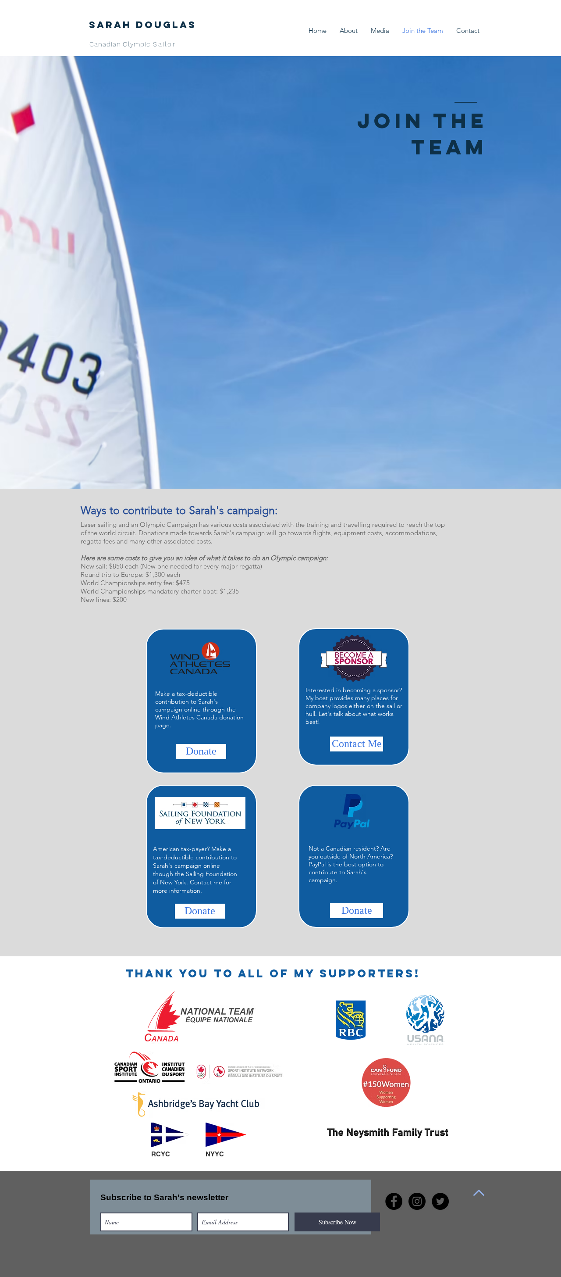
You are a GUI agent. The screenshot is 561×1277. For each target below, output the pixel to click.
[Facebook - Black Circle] (393, 1201)
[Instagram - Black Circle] (417, 1201)
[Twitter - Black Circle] (440, 1201)
